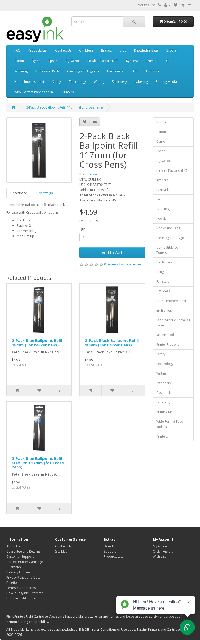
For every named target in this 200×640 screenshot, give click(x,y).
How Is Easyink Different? (24, 593)
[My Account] (167, 5)
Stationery (119, 81)
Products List (145, 5)
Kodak (161, 218)
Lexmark (152, 61)
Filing (134, 71)
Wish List (159, 556)
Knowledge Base (146, 50)
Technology (77, 81)
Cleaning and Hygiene (83, 71)
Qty (82, 229)
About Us (13, 546)
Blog (123, 50)
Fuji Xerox (72, 61)
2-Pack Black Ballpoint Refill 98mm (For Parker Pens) (112, 342)
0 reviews (111, 264)
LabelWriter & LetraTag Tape (173, 322)
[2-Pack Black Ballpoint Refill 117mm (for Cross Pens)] (39, 150)
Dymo (36, 61)
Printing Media (166, 81)
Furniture (152, 71)
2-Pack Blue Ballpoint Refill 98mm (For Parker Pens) (37, 342)
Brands (106, 50)
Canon (19, 61)
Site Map (61, 551)
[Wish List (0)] (175, 5)
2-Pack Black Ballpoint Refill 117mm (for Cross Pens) (64, 107)
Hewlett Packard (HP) (103, 61)
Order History (163, 551)
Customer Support (20, 556)
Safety (56, 81)
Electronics (115, 71)
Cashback (163, 392)
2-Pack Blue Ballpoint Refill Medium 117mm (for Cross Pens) (38, 463)
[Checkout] (189, 5)
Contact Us (63, 50)
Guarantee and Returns (23, 551)
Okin (93, 174)
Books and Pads (47, 71)
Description (19, 193)
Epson (53, 61)
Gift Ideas (86, 50)
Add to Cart (112, 252)
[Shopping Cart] (182, 5)
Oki (168, 61)
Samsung (21, 71)
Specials (110, 551)
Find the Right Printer (21, 598)
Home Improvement (29, 81)
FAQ (17, 50)
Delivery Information (21, 572)
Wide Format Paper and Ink (34, 92)
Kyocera (132, 61)
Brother (172, 50)
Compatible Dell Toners (168, 250)
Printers (68, 92)
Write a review (131, 264)
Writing (99, 81)
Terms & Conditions (21, 588)
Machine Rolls (166, 335)
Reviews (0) (44, 193)
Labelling (141, 81)
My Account (161, 546)
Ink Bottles (164, 310)
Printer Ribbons (167, 344)
